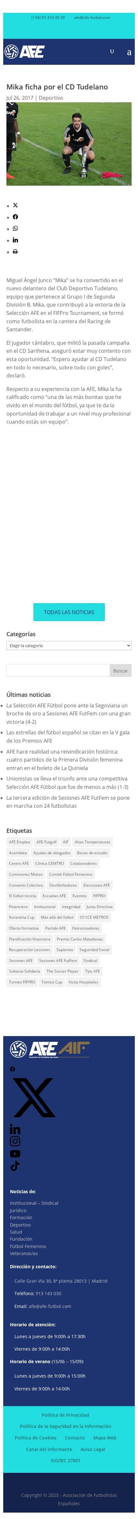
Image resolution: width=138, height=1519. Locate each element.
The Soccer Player (63, 971)
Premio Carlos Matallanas (80, 939)
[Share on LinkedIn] (15, 240)
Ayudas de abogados (52, 853)
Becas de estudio (92, 853)
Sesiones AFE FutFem (58, 960)
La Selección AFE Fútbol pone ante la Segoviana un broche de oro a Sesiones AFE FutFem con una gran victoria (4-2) (68, 713)
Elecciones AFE (96, 885)
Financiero (18, 906)
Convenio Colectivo (26, 885)
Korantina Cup (21, 917)
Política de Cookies (35, 1438)
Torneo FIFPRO (22, 982)
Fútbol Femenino (28, 1246)
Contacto (75, 1438)
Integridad (71, 906)
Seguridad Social (94, 949)
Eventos (80, 896)
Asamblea (18, 853)
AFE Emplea (19, 842)
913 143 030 (48, 1293)
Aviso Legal (93, 1449)
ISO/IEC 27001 (66, 1460)
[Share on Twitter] (15, 205)
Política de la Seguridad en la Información (65, 1426)
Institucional (45, 906)
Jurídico (18, 1210)
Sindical (90, 960)
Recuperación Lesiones (29, 949)
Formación (21, 1217)
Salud (16, 1232)
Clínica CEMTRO (49, 863)
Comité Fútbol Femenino (70, 874)
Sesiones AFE (21, 960)
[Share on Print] (15, 252)
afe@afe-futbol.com (50, 1306)
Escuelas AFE (54, 896)
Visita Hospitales (83, 982)
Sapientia (64, 949)
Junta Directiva (100, 906)
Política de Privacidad (65, 1415)
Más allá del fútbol (57, 917)
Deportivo (51, 97)
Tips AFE (92, 971)
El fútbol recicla (22, 896)
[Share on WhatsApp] (15, 228)
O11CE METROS (94, 917)
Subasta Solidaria (24, 971)
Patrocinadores (85, 928)
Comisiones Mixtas (26, 874)
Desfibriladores (63, 885)
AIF (65, 842)
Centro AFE (19, 863)
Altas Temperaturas (92, 842)
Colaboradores (83, 863)
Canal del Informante (49, 1449)
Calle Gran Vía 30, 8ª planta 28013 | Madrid (61, 1281)
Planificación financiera (29, 939)
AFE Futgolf (46, 842)
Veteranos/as (24, 1253)
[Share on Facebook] (15, 217)
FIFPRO (99, 896)
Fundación (21, 1239)
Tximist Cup (51, 982)
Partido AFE (55, 928)
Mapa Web (104, 1438)
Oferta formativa (24, 928)
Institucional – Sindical (34, 1203)
